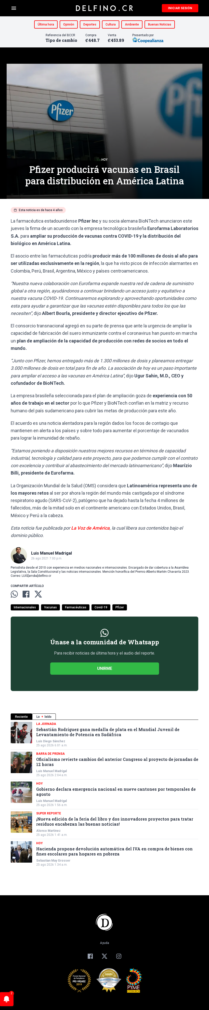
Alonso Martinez (48, 831)
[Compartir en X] (38, 594)
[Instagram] (119, 956)
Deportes (89, 24)
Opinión (68, 24)
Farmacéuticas (75, 607)
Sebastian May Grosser (53, 860)
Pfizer (119, 607)
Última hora (46, 24)
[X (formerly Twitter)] (104, 956)
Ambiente (132, 24)
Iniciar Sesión (180, 8)
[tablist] (104, 716)
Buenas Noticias (159, 24)
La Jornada (46, 724)
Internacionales (25, 607)
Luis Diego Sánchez (50, 741)
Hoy (104, 159)
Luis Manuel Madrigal (51, 771)
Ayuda (104, 943)
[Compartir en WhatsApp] (14, 594)
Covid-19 (101, 607)
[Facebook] (90, 956)
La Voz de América (90, 528)
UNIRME (104, 668)
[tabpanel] (104, 794)
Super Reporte (48, 813)
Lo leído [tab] (43, 717)
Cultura (111, 24)
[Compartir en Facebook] (26, 594)
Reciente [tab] (21, 717)
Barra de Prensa (50, 754)
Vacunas (50, 607)
